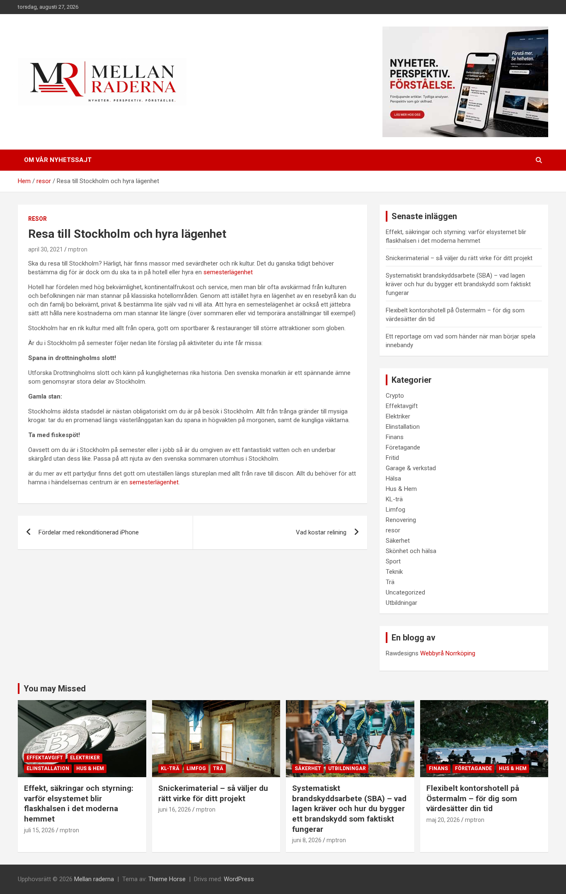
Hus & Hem (401, 489)
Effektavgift (402, 406)
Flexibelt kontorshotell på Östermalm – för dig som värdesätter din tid (472, 798)
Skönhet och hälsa (411, 551)
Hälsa (393, 478)
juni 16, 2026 (174, 809)
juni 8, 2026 (307, 840)
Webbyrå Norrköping (447, 653)
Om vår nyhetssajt (58, 160)
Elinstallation (403, 426)
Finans (395, 437)
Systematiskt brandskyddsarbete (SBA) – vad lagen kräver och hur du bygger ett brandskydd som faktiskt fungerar (458, 284)
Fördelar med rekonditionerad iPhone (89, 532)
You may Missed (55, 688)
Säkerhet (398, 540)
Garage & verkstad (411, 468)
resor (37, 218)
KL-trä (394, 499)
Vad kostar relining (321, 532)
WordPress (239, 879)
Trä (390, 582)
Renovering (401, 520)
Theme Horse (167, 879)
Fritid (392, 457)
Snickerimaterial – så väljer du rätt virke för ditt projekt (459, 258)
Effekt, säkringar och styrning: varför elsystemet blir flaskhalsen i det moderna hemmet (78, 803)
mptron (77, 249)
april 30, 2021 (45, 249)
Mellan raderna (94, 879)
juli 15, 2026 (39, 830)
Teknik (394, 571)
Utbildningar (401, 602)
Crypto (395, 395)
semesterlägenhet (228, 272)
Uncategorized (405, 592)
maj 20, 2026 (443, 820)
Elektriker (398, 416)
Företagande (403, 447)
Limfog (395, 509)
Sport (393, 561)
